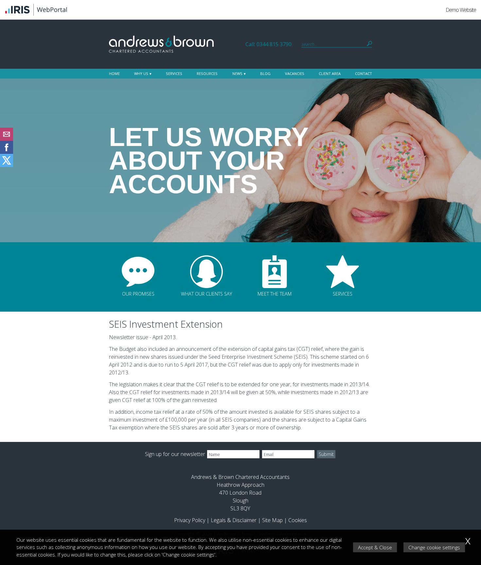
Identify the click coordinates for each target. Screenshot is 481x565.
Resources (207, 73)
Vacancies (294, 73)
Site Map (272, 520)
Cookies (297, 520)
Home (114, 73)
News (237, 73)
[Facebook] (6, 151)
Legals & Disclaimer (234, 520)
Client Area (330, 73)
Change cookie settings (434, 547)
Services (174, 73)
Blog (265, 73)
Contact (363, 73)
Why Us (141, 73)
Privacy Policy (189, 520)
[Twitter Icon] (6, 165)
